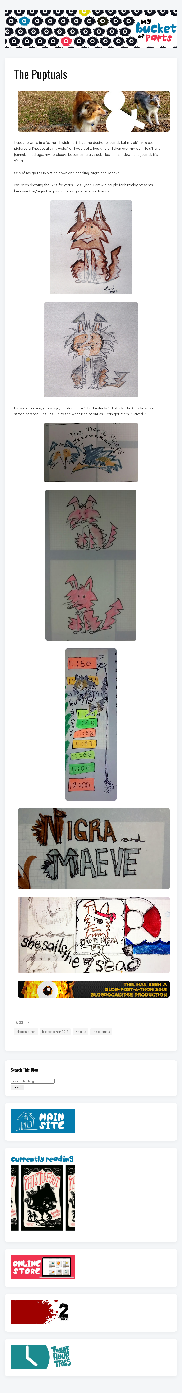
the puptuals (101, 1031)
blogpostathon (26, 1031)
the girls (80, 1031)
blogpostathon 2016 (55, 1031)
